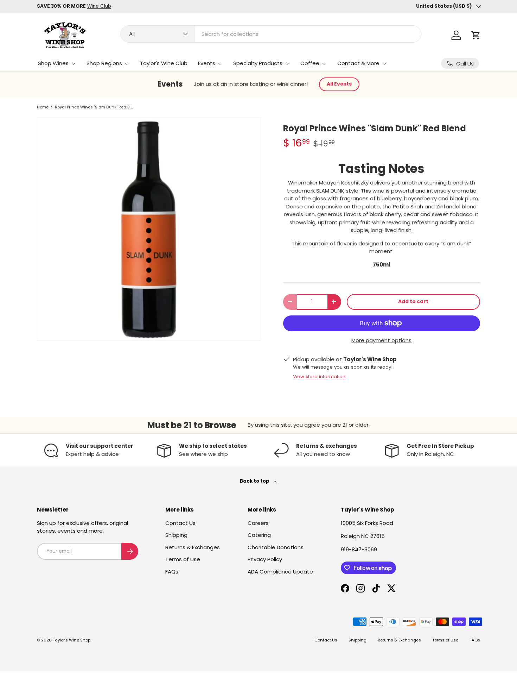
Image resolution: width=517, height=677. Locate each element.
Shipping (176, 535)
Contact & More (358, 63)
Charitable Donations (276, 547)
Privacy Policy (265, 559)
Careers (258, 523)
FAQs (171, 571)
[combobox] (271, 34)
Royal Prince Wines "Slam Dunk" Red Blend (94, 107)
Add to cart (413, 301)
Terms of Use (182, 559)
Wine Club (99, 6)
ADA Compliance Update (280, 571)
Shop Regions (104, 63)
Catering (259, 535)
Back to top (255, 481)
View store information (319, 376)
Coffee (309, 63)
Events (206, 63)
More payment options (381, 340)
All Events (339, 84)
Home (43, 107)
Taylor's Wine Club (163, 63)
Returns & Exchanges (192, 547)
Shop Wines (53, 63)
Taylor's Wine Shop (71, 640)
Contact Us (180, 523)
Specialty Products (257, 63)
